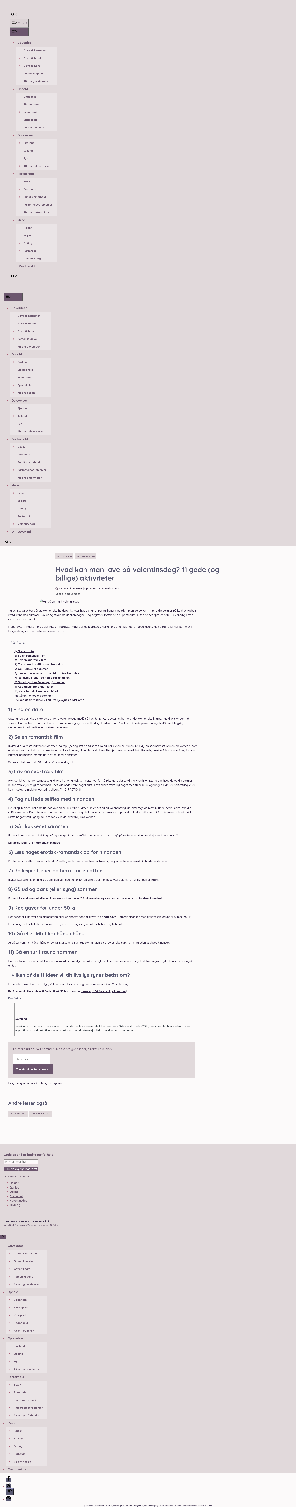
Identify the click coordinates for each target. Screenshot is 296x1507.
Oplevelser (25, 135)
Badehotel (30, 96)
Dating (28, 243)
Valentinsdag (32, 258)
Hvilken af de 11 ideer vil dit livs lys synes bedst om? (49, 700)
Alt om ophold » (34, 127)
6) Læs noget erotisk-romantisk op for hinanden (46, 673)
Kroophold (30, 112)
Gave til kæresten (35, 50)
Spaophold (31, 119)
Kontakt (25, 1221)
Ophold (22, 89)
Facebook (36, 1083)
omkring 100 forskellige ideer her (103, 991)
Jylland (28, 150)
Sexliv (27, 181)
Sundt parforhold (35, 196)
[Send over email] (8, 1499)
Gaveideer (25, 43)
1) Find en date (24, 651)
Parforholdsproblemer (38, 204)
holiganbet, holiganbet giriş (146, 1506)
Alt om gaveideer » (36, 81)
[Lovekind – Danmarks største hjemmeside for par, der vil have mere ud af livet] (8, 290)
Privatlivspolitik (40, 1221)
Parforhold (25, 174)
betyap (129, 1506)
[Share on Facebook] (8, 1480)
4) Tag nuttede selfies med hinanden (38, 664)
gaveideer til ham (95, 924)
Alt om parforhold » (36, 212)
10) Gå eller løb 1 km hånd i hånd (36, 691)
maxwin (178, 1506)
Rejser (28, 227)
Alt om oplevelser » (36, 166)
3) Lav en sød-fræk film (30, 660)
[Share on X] (8, 1486)
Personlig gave (33, 73)
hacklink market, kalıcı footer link (197, 1506)
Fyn (26, 158)
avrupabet (99, 1506)
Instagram (55, 1083)
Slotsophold (31, 104)
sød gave (110, 917)
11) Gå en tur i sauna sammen (33, 695)
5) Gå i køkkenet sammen (31, 669)
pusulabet (88, 1506)
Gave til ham (32, 65)
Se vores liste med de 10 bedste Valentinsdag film (41, 762)
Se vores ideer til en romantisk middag (34, 842)
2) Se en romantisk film (29, 655)
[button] (14, 15)
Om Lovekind (29, 266)
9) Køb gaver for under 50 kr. (33, 686)
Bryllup (28, 235)
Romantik (30, 189)
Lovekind (77, 588)
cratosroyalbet (166, 1506)
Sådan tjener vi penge (68, 593)
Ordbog (15, 1205)
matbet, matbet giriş (115, 1506)
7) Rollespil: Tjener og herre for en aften (42, 677)
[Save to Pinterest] (10, 1491)
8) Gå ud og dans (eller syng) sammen (39, 682)
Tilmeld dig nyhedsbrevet (32, 1069)
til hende (117, 924)
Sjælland (29, 142)
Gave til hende (33, 58)
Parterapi (30, 250)
